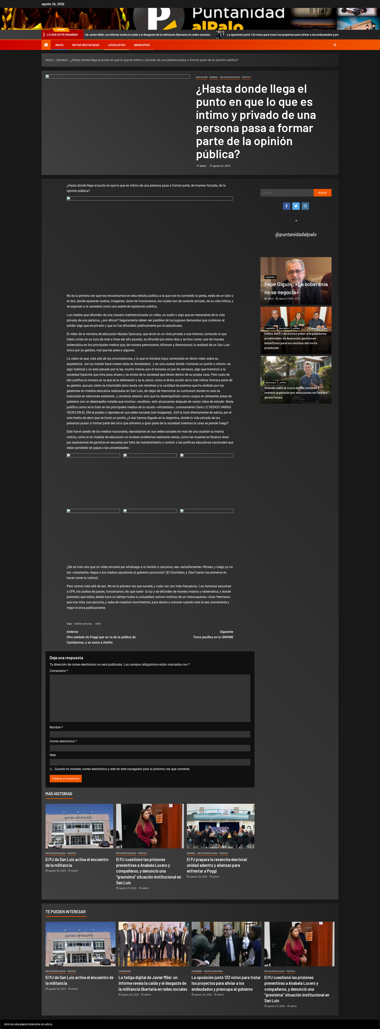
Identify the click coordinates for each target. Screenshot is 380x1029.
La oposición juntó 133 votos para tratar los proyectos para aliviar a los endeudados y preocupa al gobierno (237, 34)
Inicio (59, 45)
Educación (201, 77)
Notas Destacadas (85, 45)
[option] (296, 281)
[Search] (334, 45)
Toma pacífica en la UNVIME (213, 634)
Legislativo (116, 45)
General (213, 77)
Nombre (56, 727)
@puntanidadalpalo (296, 234)
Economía (197, 971)
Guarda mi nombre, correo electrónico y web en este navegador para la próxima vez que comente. (122, 769)
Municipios (142, 45)
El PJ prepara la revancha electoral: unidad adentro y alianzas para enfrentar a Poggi (217, 865)
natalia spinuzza (83, 623)
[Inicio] (46, 45)
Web (53, 755)
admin (203, 166)
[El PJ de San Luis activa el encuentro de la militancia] (79, 826)
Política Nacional (213, 971)
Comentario (59, 671)
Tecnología (125, 971)
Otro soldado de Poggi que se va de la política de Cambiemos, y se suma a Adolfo (101, 637)
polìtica (246, 77)
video (98, 623)
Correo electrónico (63, 741)
